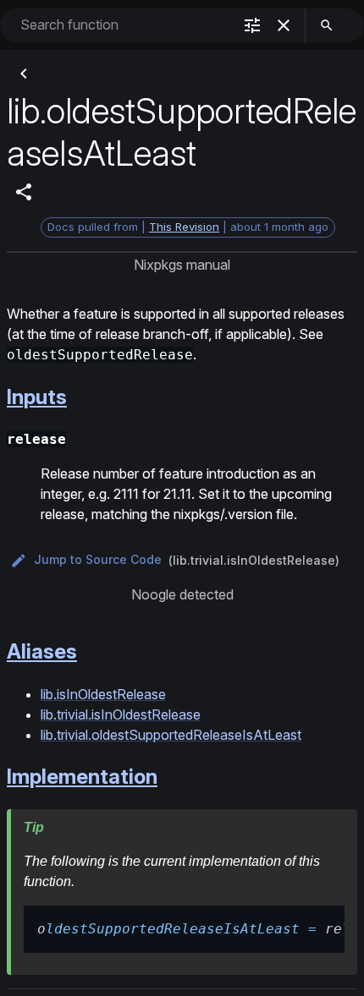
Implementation (82, 776)
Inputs (37, 397)
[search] (326, 25)
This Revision (184, 226)
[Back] (24, 73)
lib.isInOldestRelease (103, 694)
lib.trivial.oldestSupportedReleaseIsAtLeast (171, 734)
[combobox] (124, 25)
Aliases (42, 651)
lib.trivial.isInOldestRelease (121, 714)
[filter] (252, 25)
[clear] (283, 25)
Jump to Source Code (98, 559)
